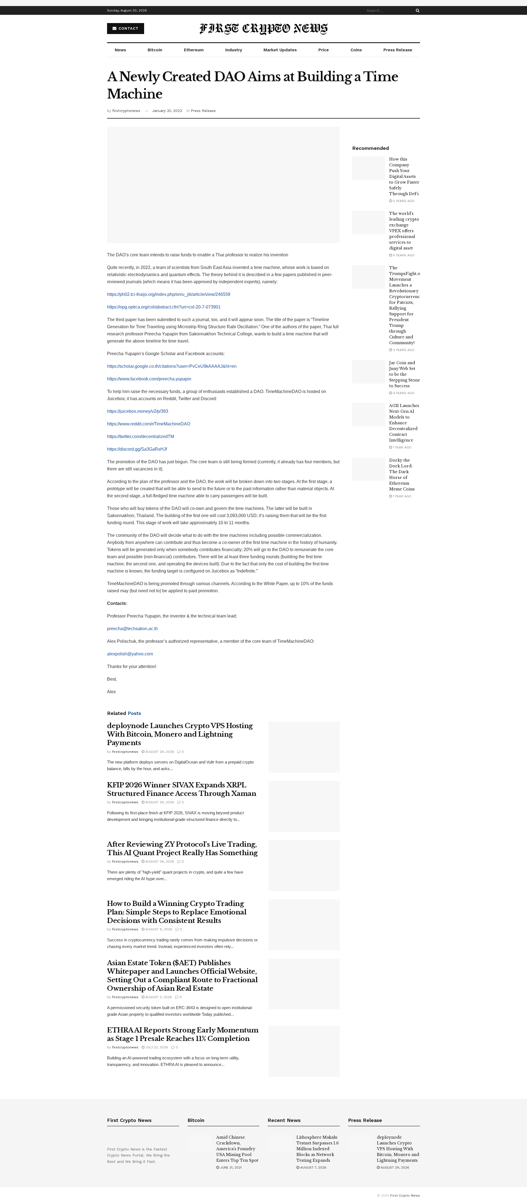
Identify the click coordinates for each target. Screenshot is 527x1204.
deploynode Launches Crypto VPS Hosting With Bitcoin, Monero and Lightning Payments (180, 734)
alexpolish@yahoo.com (130, 654)
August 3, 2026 (158, 997)
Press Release (397, 49)
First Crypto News (405, 1195)
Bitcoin (155, 49)
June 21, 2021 (230, 1167)
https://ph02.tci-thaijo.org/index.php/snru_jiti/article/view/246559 (168, 294)
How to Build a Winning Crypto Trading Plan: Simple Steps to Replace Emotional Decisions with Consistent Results (176, 912)
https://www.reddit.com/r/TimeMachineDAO (148, 424)
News (120, 49)
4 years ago (403, 393)
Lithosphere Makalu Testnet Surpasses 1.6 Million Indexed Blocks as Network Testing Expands (317, 1149)
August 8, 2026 (158, 929)
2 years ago (403, 350)
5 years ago (403, 201)
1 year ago (401, 447)
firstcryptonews (126, 111)
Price (323, 49)
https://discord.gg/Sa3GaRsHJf (137, 449)
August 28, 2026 (159, 802)
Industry (233, 49)
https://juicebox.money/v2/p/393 (137, 411)
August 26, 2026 (159, 861)
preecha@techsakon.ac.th (132, 628)
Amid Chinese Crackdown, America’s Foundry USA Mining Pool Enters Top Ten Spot (237, 1149)
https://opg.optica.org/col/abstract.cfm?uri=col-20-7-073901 (164, 307)
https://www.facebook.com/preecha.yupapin (149, 379)
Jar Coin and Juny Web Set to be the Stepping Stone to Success (404, 374)
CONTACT (128, 28)
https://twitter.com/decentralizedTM (140, 436)
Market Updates (280, 49)
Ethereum (194, 49)
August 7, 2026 (312, 1167)
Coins (356, 49)
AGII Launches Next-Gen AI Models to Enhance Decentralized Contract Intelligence (404, 423)
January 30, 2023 (167, 111)
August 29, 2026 (159, 752)
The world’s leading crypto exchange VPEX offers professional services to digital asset (404, 231)
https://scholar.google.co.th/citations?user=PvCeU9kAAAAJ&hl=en (172, 366)
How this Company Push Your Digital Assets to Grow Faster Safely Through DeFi (404, 176)
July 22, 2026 (156, 1047)
